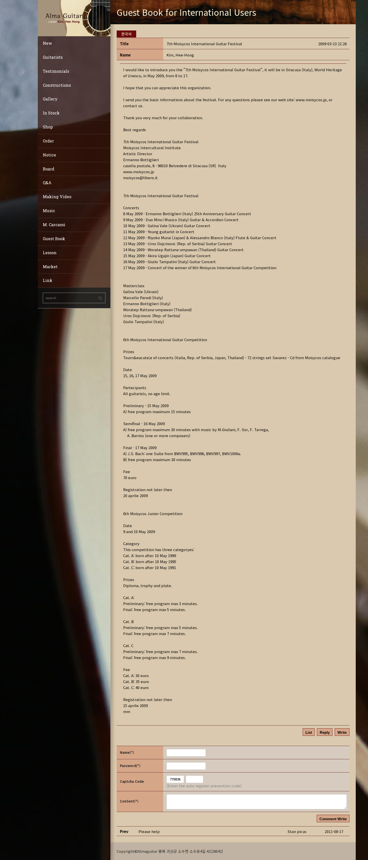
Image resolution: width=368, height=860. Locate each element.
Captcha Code (132, 781)
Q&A (47, 182)
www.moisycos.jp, (312, 99)
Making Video (57, 196)
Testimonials (56, 71)
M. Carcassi (54, 224)
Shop (48, 126)
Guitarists (53, 57)
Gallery (50, 98)
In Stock (51, 112)
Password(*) (130, 765)
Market (50, 266)
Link (47, 280)
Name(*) (127, 752)
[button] (180, 54)
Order (48, 140)
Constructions (57, 85)
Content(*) (129, 801)
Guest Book (54, 238)
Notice (49, 154)
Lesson (50, 252)
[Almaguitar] (74, 17)
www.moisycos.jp (138, 171)
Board (48, 168)
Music (49, 210)
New (47, 43)
